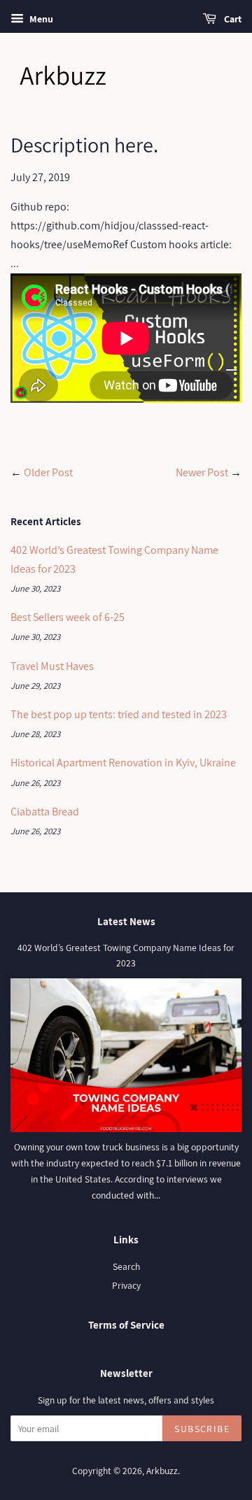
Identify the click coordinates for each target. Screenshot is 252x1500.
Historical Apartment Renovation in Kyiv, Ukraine (123, 762)
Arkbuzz (162, 1470)
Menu (40, 19)
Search (126, 1266)
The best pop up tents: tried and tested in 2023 (118, 714)
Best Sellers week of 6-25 (67, 617)
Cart (231, 19)
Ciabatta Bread (44, 811)
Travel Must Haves (52, 666)
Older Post (48, 472)
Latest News (126, 921)
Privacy (126, 1285)
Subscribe (202, 1428)
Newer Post (202, 472)
